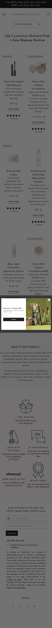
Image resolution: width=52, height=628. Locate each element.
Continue (13, 319)
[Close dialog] (49, 300)
